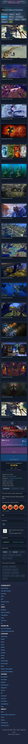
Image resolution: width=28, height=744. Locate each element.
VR (2, 693)
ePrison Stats (5, 602)
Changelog (4, 615)
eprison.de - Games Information (14, 2)
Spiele (3, 639)
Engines (3, 682)
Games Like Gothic (6, 669)
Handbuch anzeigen (18, 542)
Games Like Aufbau (7, 671)
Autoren (3, 698)
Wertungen (4, 663)
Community (4, 588)
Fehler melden (5, 612)
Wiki (11, 22)
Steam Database (6, 628)
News (12, 14)
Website (5, 552)
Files (23, 19)
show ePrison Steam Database (14, 470)
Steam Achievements (7, 631)
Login (2, 604)
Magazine (4, 688)
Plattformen (5, 685)
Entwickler (4, 677)
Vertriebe (4, 679)
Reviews (4, 22)
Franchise (4, 701)
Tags (2, 706)
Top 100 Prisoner (6, 591)
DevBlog (3, 610)
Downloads (4, 661)
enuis (13, 732)
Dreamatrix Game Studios (15, 478)
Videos (11, 17)
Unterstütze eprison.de (8, 714)
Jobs (2, 712)
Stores (3, 690)
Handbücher (5, 704)
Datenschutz (5, 725)
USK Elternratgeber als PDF (15, 533)
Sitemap (3, 593)
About (3, 720)
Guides (4, 19)
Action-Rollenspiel (11, 476)
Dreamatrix (11, 480)
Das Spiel (4, 14)
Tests (18, 14)
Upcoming (4, 636)
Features (3, 620)
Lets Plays (19, 17)
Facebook (15, 552)
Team (2, 717)
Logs (2, 618)
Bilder (4, 17)
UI (1, 623)
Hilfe (2, 596)
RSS (2, 599)
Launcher (4, 696)
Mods (17, 19)
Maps (11, 19)
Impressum (4, 723)
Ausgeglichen (18, 463)
